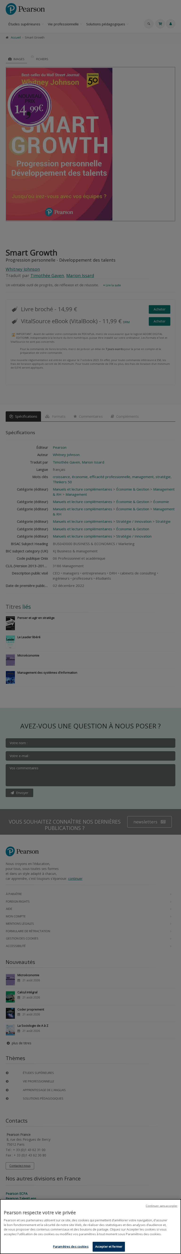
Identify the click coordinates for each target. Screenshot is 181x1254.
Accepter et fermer (108, 1246)
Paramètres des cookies (71, 1246)
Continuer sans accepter (161, 1205)
